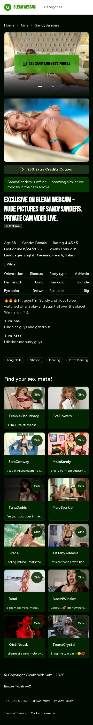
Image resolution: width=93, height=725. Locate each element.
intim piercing (78, 360)
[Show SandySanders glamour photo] (53, 86)
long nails (14, 360)
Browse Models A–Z (17, 686)
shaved (35, 360)
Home (9, 25)
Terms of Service (15, 713)
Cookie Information (44, 713)
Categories (53, 7)
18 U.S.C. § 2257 (16, 701)
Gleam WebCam (20, 7)
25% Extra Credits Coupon (53, 170)
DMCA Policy (41, 701)
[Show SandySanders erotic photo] (39, 86)
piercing (54, 360)
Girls (24, 25)
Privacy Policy (63, 701)
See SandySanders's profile (51, 65)
